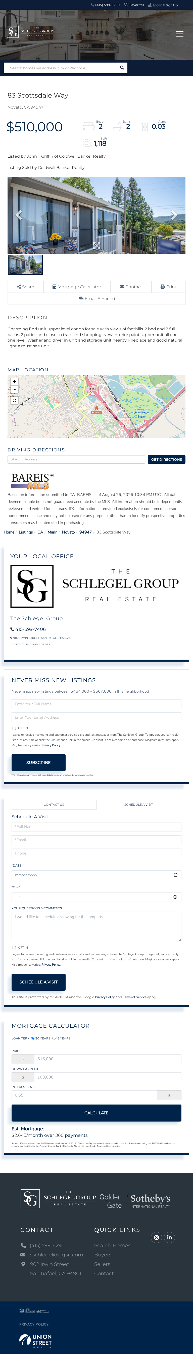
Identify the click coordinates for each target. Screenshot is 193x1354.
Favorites (136, 5)
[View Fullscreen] (14, 400)
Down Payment (25, 1069)
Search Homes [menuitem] (112, 1245)
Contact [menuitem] (104, 1273)
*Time (16, 887)
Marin (53, 532)
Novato (68, 532)
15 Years (63, 1038)
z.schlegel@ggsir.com (56, 1255)
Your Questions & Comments (37, 908)
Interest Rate (24, 1087)
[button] (122, 68)
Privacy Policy (50, 745)
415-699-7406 (30, 629)
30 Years (42, 1038)
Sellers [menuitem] (102, 1264)
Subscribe (38, 762)
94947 (85, 532)
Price (16, 1051)
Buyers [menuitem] (103, 1255)
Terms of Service (135, 997)
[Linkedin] (169, 1237)
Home (9, 532)
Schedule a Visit (138, 804)
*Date (16, 865)
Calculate (96, 1113)
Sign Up (172, 5)
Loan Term (21, 1038)
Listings (26, 532)
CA (40, 532)
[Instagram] (156, 1237)
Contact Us (20, 644)
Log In (157, 5)
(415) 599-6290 (107, 5)
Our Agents (41, 644)
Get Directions (166, 459)
